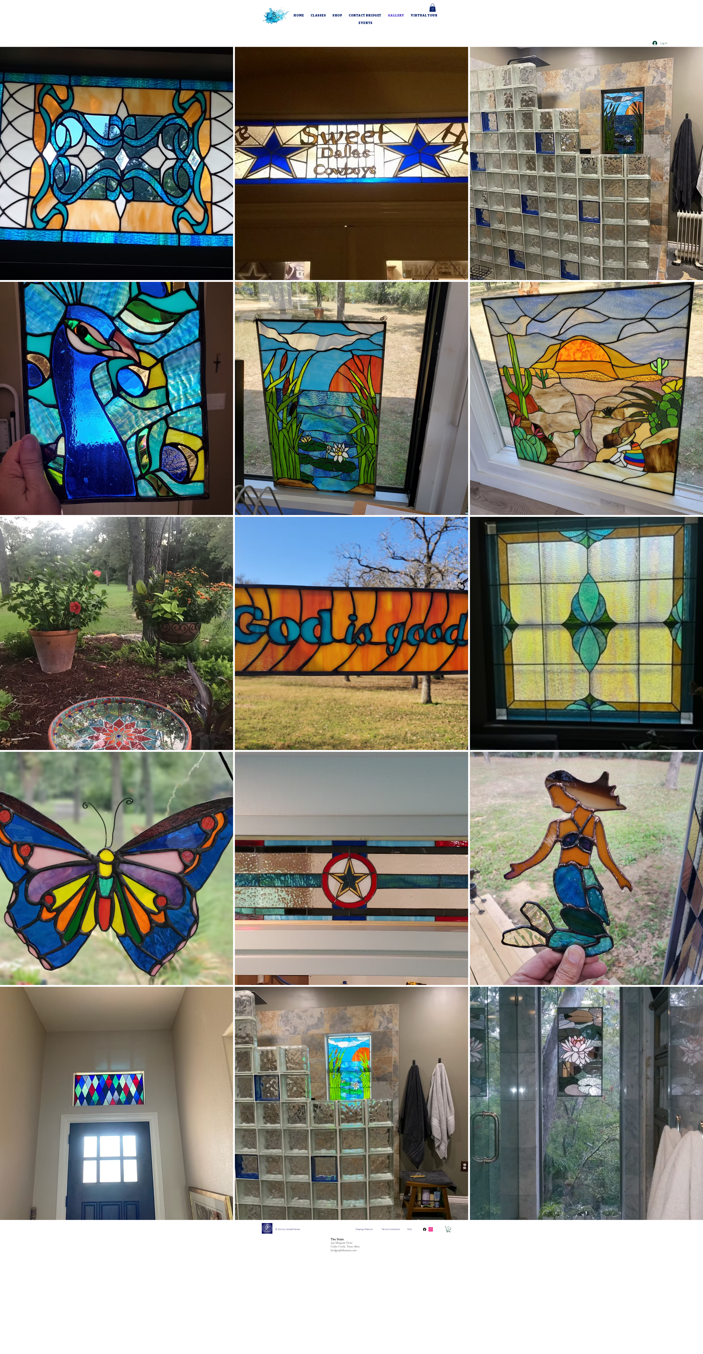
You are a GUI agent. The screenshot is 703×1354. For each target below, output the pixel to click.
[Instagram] (431, 1229)
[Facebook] (425, 1229)
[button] (432, 8)
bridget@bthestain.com (343, 1250)
